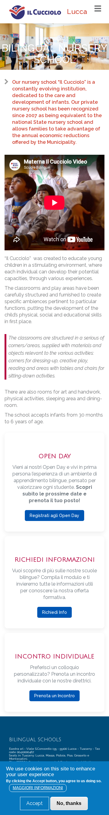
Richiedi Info (54, 612)
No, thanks (69, 803)
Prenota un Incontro (54, 695)
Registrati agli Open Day (54, 515)
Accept (34, 803)
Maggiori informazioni (38, 788)
